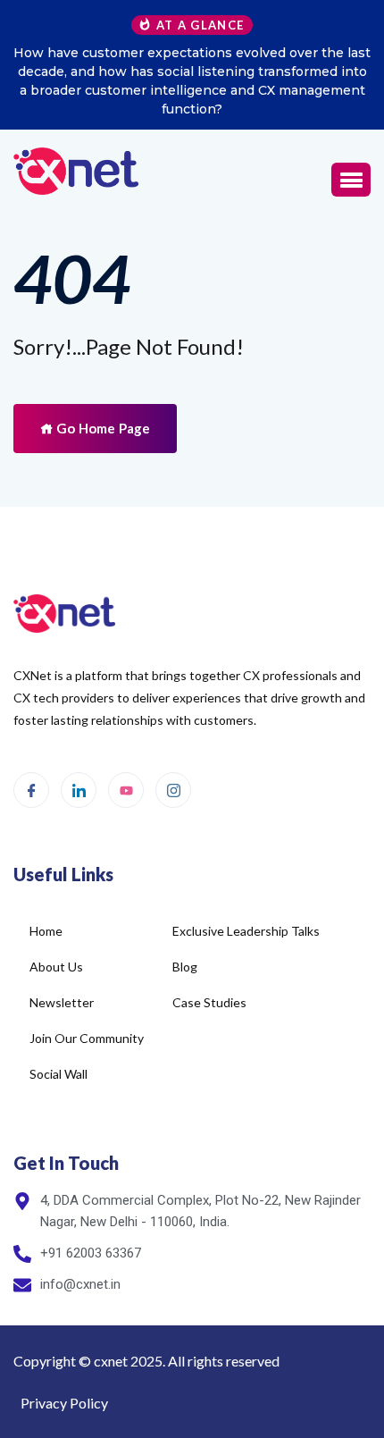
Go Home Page (102, 428)
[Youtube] (126, 790)
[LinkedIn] (78, 790)
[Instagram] (173, 790)
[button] (351, 180)
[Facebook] (31, 790)
